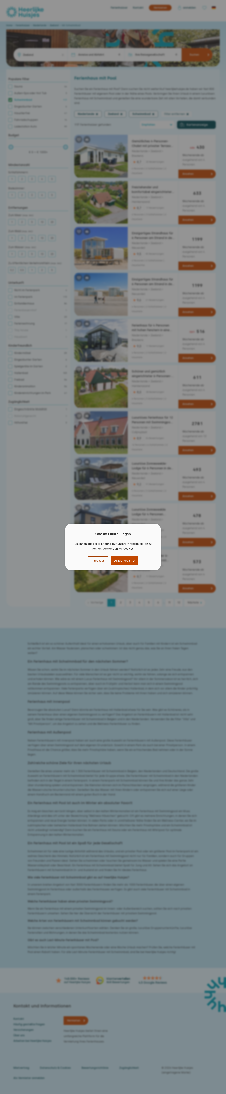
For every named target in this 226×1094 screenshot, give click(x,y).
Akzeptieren (122, 560)
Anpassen (98, 560)
